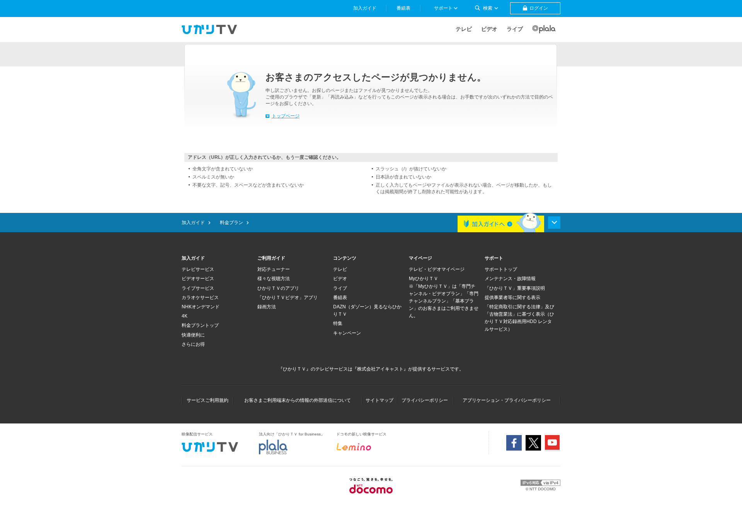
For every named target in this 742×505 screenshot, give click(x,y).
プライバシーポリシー (425, 400)
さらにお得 (193, 344)
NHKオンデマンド (201, 306)
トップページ (286, 116)
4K (184, 316)
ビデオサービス (198, 278)
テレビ (464, 29)
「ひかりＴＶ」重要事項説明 (515, 288)
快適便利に (193, 335)
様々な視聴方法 (273, 278)
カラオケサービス (200, 297)
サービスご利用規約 (207, 400)
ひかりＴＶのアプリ (278, 288)
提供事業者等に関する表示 (512, 297)
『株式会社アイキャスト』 (380, 369)
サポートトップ (501, 269)
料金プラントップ (200, 325)
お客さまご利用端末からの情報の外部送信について (297, 400)
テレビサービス (198, 269)
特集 (337, 323)
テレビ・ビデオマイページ (437, 269)
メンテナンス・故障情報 (510, 278)
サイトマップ (379, 400)
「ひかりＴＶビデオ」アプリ (287, 297)
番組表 (340, 297)
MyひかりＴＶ (423, 278)
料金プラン (231, 222)
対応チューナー (273, 269)
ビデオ (489, 29)
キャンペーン (347, 333)
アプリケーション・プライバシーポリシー (507, 400)
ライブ (515, 29)
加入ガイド (193, 222)
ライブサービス (198, 288)
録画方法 (266, 306)
